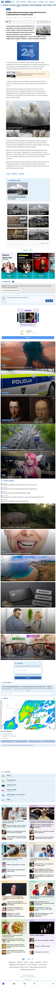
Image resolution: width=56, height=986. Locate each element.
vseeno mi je (5, 738)
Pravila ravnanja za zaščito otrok (18, 967)
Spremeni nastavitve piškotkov (17, 964)
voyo (31, 920)
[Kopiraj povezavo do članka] (49, 22)
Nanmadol (14, 173)
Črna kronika (12, 5)
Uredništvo (20, 962)
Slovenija (5, 5)
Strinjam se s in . (28, 674)
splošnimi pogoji (26, 674)
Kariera (32, 962)
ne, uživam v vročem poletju (9, 736)
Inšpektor (49, 5)
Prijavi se (48, 300)
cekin (32, 843)
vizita (4, 843)
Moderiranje (38, 962)
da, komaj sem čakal (7, 734)
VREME (27, 337)
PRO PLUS (26, 962)
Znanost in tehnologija (36, 5)
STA (10, 21)
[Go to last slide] (41, 128)
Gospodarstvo (25, 5)
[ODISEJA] (28, 250)
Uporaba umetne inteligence (28, 969)
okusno (5, 920)
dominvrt (33, 881)
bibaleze (5, 806)
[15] (41, 266)
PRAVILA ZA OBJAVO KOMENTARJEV (11, 290)
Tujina (18, 5)
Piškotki (45, 962)
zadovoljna (34, 806)
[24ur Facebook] (29, 959)
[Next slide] (47, 128)
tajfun (8, 173)
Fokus (44, 5)
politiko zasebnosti (36, 674)
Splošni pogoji (43, 964)
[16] (25, 266)
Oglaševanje (12, 962)
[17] (9, 266)
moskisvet (6, 881)
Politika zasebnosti (32, 964)
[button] (12, 133)
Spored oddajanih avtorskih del (38, 967)
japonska (21, 173)
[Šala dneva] (52, 693)
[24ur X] (32, 959)
